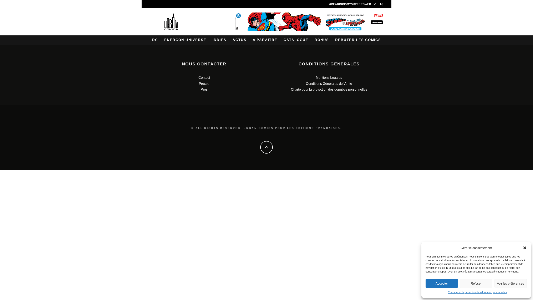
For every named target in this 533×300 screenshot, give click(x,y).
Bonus (322, 40)
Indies (219, 40)
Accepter (442, 283)
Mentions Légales (329, 77)
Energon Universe (185, 40)
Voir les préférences (510, 283)
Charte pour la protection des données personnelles (477, 292)
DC (155, 40)
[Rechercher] (381, 4)
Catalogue (296, 40)
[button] (525, 248)
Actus (240, 40)
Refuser (476, 283)
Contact (204, 77)
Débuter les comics (358, 40)
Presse (204, 83)
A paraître (265, 40)
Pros (204, 89)
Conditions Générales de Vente (329, 83)
